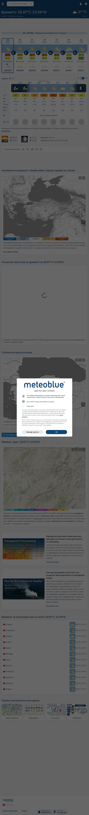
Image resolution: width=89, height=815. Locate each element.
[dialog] (44, 407)
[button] (44, 406)
